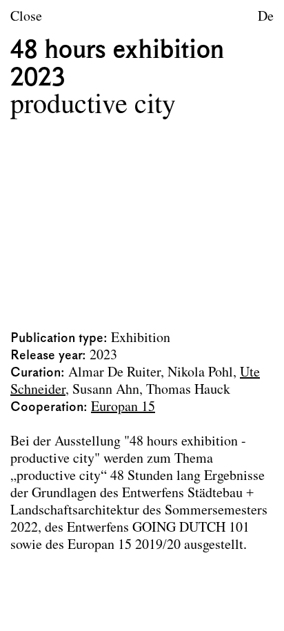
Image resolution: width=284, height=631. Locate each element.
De (266, 17)
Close (26, 17)
